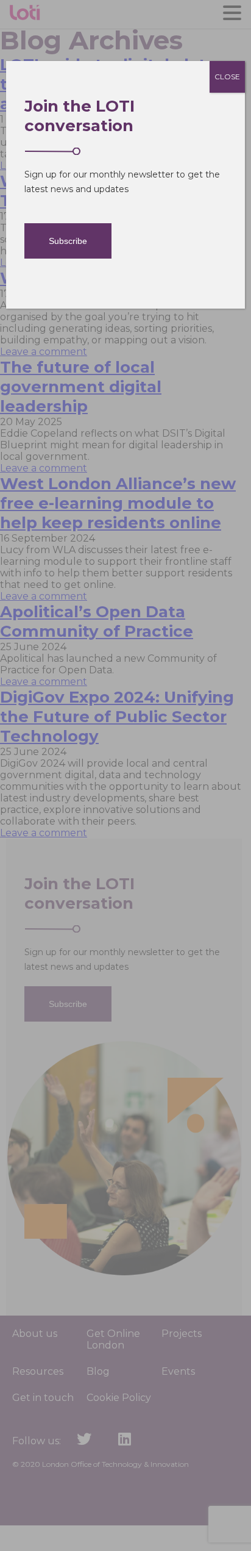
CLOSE (227, 76)
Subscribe (68, 241)
